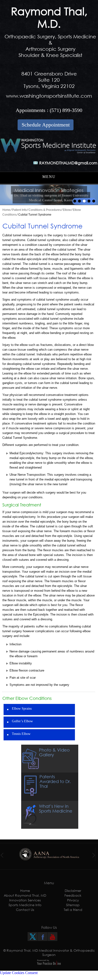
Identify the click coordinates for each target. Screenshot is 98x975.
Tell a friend (73, 909)
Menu (49, 177)
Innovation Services (25, 900)
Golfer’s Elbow (22, 721)
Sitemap (73, 905)
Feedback (72, 895)
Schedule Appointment (46, 125)
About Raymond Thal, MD (25, 895)
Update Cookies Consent (19, 973)
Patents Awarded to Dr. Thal (55, 781)
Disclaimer (73, 890)
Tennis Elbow (21, 734)
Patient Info (19, 210)
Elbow (67, 210)
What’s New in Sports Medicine (55, 808)
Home (6, 210)
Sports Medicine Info (25, 905)
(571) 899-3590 (66, 110)
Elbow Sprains (22, 708)
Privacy (73, 900)
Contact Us (25, 909)
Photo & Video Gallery (54, 752)
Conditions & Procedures (45, 210)
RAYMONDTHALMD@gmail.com (68, 162)
